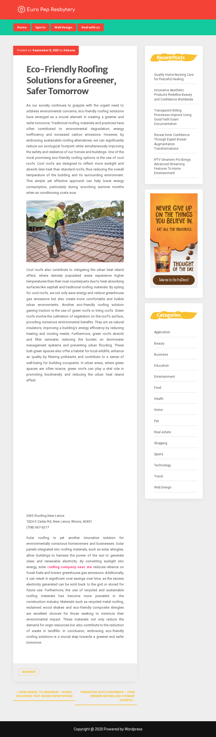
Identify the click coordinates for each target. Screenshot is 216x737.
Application (162, 332)
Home (22, 27)
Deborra (69, 50)
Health (159, 399)
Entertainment (164, 376)
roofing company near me (69, 567)
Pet (156, 421)
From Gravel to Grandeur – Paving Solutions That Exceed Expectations (44, 694)
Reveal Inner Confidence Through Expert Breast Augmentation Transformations (172, 141)
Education (161, 365)
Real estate (162, 432)
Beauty (159, 343)
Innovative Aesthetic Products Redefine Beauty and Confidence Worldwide (173, 94)
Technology (162, 465)
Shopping (160, 443)
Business (29, 672)
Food (157, 388)
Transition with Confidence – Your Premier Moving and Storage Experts (107, 696)
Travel (158, 476)
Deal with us (90, 27)
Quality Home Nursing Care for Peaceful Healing (174, 77)
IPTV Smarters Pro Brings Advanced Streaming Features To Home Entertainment (172, 166)
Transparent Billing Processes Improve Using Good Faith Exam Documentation (173, 117)
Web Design (63, 27)
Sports (41, 27)
